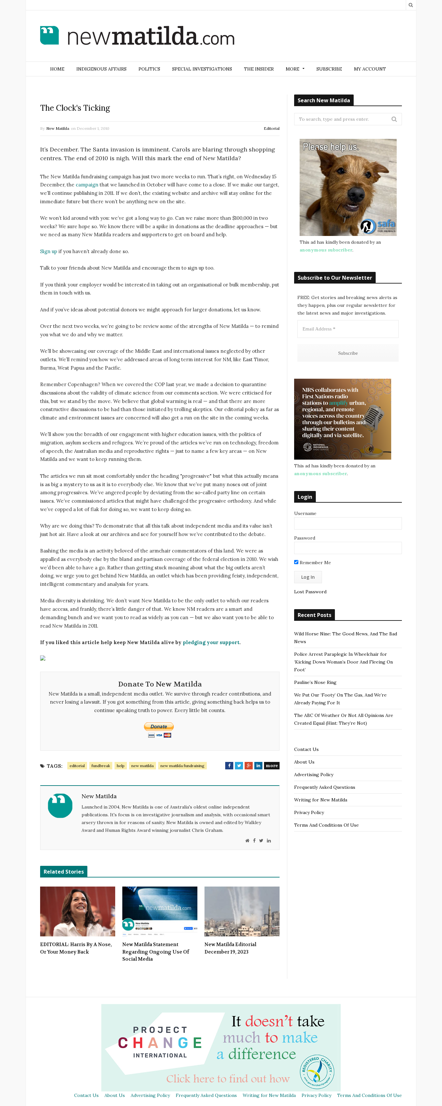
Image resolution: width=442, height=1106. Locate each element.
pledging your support (210, 642)
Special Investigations (202, 69)
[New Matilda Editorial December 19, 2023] (242, 911)
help (121, 765)
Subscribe (329, 69)
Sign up (48, 251)
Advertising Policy (313, 774)
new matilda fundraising (182, 765)
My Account (370, 69)
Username (305, 513)
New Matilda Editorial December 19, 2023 (230, 948)
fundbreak (101, 765)
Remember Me (314, 562)
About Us (304, 762)
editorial (77, 765)
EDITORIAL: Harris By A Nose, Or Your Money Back (76, 948)
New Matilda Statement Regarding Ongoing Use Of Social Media (155, 951)
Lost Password (310, 592)
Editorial (272, 128)
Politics (149, 69)
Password (304, 538)
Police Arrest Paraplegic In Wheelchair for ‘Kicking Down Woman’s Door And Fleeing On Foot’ (343, 662)
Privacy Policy (309, 812)
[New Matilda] (137, 36)
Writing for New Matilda (320, 800)
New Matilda (57, 128)
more (272, 765)
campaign (87, 185)
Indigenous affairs (101, 69)
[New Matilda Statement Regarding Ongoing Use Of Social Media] (159, 911)
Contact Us (306, 749)
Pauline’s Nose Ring (315, 682)
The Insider (259, 69)
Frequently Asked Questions (324, 787)
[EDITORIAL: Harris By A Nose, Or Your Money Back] (77, 911)
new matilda (142, 765)
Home (57, 69)
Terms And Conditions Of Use (326, 825)
